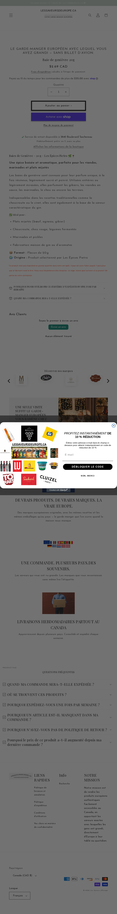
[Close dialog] (114, 425)
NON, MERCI (88, 476)
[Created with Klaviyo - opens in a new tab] (58, 490)
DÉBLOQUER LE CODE (88, 466)
